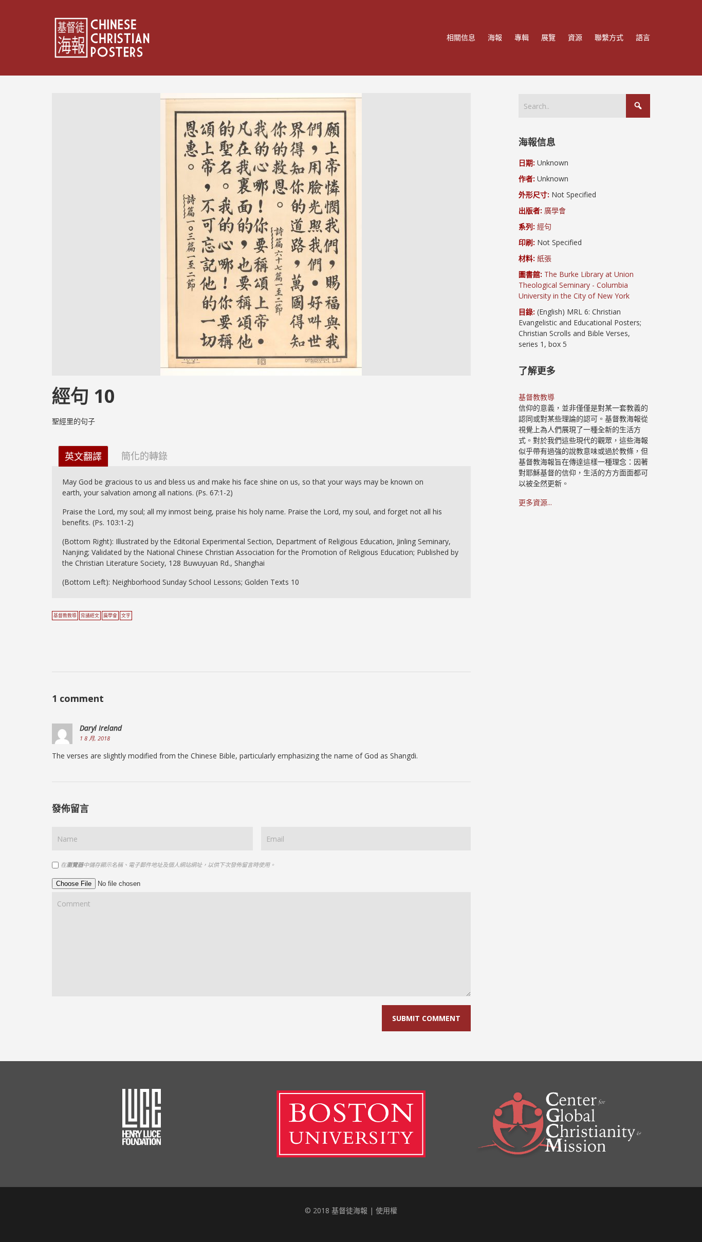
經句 (544, 226)
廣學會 (110, 616)
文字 (126, 616)
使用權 (386, 1210)
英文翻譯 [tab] (83, 456)
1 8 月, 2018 (95, 738)
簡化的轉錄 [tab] (144, 455)
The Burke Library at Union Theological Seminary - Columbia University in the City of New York (576, 285)
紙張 (544, 258)
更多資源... (535, 502)
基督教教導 (65, 616)
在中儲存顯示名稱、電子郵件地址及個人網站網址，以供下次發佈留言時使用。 (168, 864)
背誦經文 (90, 616)
